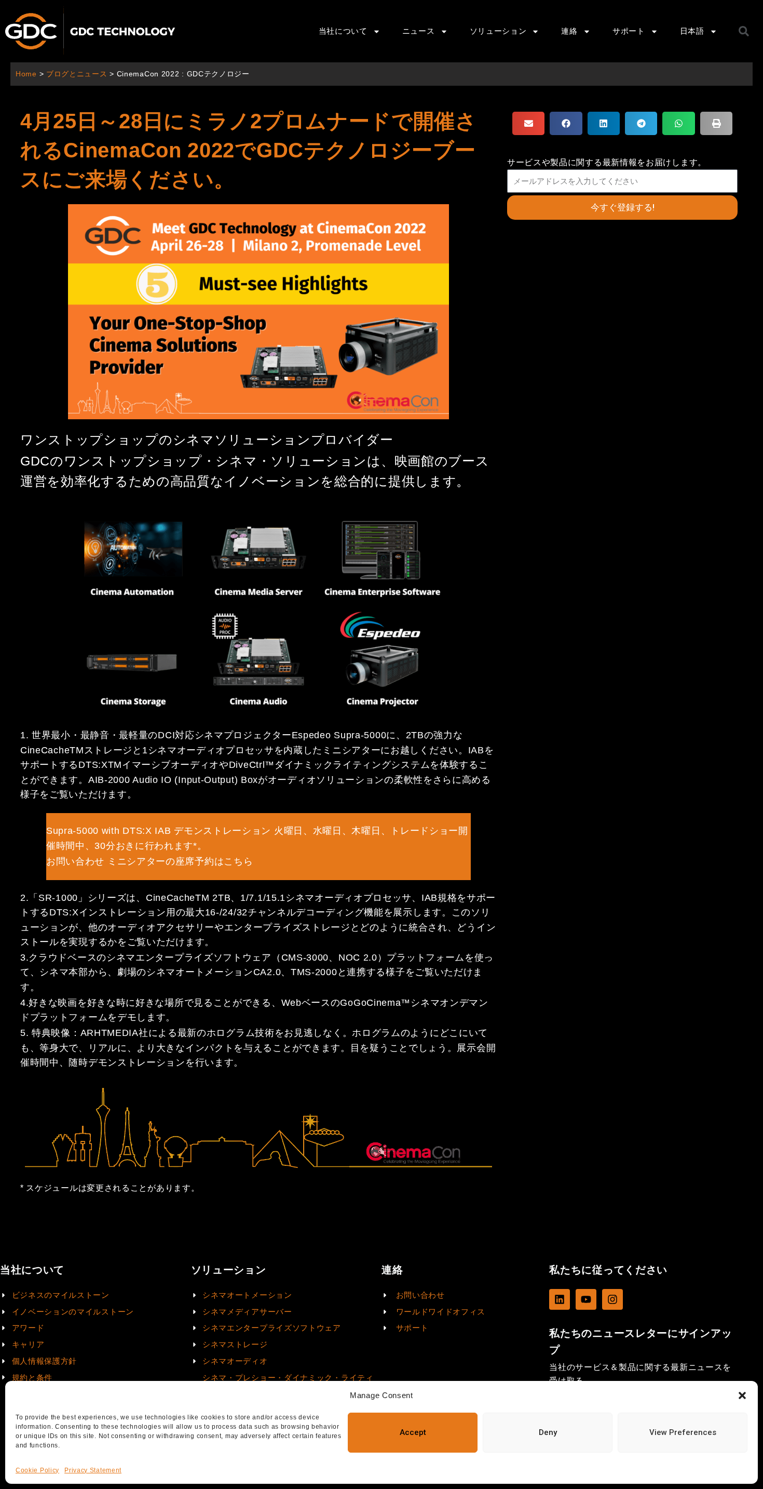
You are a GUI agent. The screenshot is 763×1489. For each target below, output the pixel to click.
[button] (742, 1395)
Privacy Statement (92, 1470)
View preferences (682, 1432)
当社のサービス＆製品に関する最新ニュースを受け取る (640, 1374)
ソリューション (498, 30)
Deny (548, 1432)
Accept (413, 1432)
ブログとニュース (76, 74)
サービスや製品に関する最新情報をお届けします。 (606, 162)
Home (26, 74)
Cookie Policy (37, 1470)
